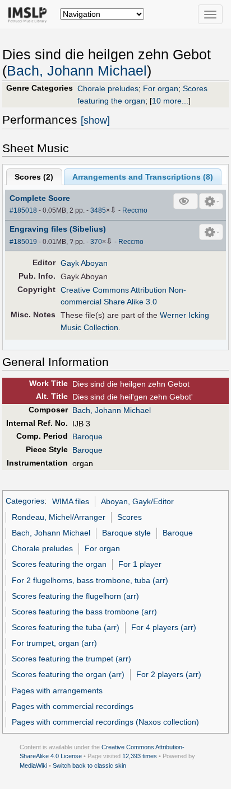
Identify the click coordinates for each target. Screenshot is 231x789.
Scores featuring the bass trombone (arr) (84, 611)
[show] (95, 120)
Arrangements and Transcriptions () (142, 176)
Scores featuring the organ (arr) (68, 674)
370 (96, 242)
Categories (25, 501)
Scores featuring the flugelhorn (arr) (75, 595)
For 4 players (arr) (163, 627)
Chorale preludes (107, 88)
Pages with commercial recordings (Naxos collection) (105, 721)
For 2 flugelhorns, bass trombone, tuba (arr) (90, 580)
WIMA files (70, 501)
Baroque (87, 436)
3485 (98, 210)
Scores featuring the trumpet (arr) (71, 658)
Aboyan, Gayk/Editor (137, 501)
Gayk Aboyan (84, 263)
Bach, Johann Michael (77, 70)
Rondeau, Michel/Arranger (58, 517)
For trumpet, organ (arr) (54, 642)
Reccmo (134, 210)
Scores (129, 517)
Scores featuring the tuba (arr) (65, 627)
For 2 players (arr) (168, 674)
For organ (160, 88)
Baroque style (126, 532)
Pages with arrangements (57, 690)
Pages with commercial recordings (72, 706)
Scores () (34, 176)
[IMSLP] (30, 14)
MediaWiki (33, 765)
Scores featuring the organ (59, 564)
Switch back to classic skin (89, 765)
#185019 (23, 242)
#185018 (23, 210)
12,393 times (139, 756)
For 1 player (139, 564)
